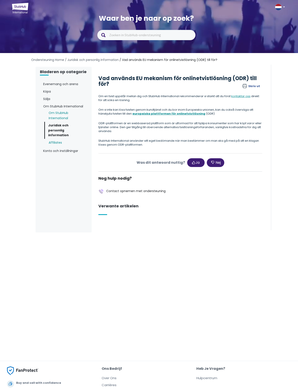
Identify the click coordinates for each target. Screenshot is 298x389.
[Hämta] (140, 140)
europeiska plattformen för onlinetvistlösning (168, 114)
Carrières (109, 385)
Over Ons (109, 378)
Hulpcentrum (206, 378)
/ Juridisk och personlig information (92, 60)
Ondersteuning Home (47, 60)
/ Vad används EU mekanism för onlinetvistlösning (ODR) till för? (168, 60)
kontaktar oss (240, 96)
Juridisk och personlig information (58, 130)
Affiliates (55, 142)
